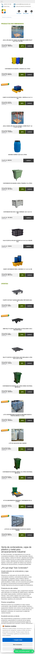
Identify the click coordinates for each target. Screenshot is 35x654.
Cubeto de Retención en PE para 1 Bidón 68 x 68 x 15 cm (17, 98)
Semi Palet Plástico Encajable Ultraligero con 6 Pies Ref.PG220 (17, 329)
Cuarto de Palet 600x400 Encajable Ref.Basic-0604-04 (17, 300)
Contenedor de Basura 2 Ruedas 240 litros (17, 68)
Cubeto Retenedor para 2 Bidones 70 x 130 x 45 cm (17, 269)
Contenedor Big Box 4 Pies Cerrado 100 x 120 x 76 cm (17, 212)
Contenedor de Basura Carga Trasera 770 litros (17, 183)
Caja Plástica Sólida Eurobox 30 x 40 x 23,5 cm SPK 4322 (17, 241)
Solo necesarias (17, 644)
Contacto (19, 13)
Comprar (29, 46)
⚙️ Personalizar (17, 649)
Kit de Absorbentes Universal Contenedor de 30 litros (17, 501)
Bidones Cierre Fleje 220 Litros (17, 154)
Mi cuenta (25, 13)
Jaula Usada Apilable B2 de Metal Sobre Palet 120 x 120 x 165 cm (17, 126)
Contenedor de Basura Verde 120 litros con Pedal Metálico (17, 472)
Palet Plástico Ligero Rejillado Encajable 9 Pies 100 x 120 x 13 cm (17, 358)
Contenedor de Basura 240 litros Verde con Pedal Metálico (17, 386)
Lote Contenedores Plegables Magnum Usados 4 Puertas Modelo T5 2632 (17, 415)
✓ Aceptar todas (17, 640)
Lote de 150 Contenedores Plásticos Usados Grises (17, 530)
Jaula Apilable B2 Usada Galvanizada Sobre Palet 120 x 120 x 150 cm (17, 41)
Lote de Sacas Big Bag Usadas (17, 443)
